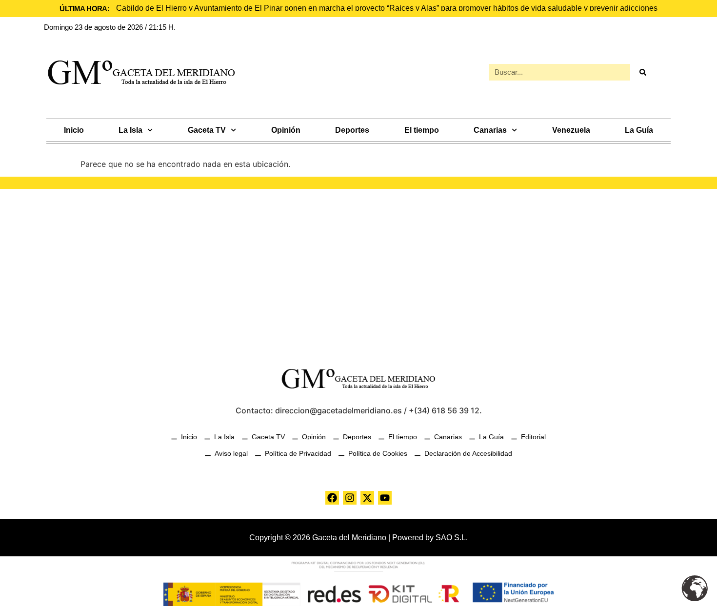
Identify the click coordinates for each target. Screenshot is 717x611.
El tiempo (421, 130)
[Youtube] (385, 498)
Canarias (490, 130)
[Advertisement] (358, 272)
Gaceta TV (207, 130)
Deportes (352, 130)
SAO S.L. (452, 537)
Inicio (74, 130)
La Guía (639, 130)
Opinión (285, 130)
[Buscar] (642, 72)
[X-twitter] (367, 498)
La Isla (130, 130)
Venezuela (571, 130)
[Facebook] (332, 498)
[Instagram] (350, 498)
